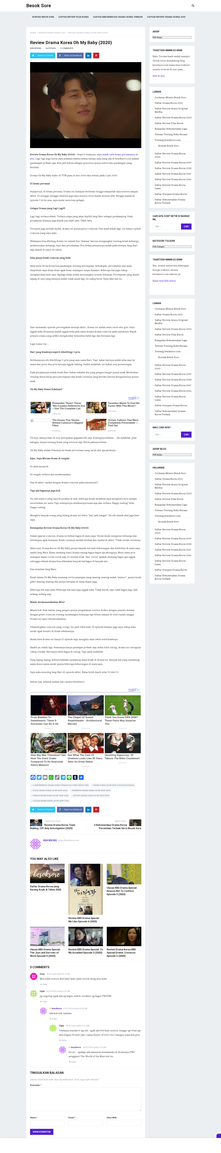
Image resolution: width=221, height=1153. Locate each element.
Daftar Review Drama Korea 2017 (173, 174)
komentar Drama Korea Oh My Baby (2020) (91, 790)
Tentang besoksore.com (168, 140)
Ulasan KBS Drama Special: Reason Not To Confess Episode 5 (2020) (122, 891)
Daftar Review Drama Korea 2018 (173, 168)
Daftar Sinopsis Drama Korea (171, 194)
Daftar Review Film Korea (73, 17)
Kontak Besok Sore (43, 17)
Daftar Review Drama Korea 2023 (166, 17)
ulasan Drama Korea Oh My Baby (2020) (51, 801)
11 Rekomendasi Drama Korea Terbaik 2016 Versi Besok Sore (61, 785)
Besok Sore (38, 5)
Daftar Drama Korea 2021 (169, 103)
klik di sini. (159, 76)
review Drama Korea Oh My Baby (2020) (91, 796)
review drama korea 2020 (52, 33)
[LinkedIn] (88, 55)
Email (71, 1117)
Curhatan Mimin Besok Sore (170, 97)
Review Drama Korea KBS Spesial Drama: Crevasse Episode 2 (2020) (121, 952)
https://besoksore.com (68, 840)
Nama (33, 1117)
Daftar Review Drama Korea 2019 (173, 162)
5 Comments (66, 48)
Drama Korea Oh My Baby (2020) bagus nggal (113, 785)
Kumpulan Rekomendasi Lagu (171, 129)
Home (33, 33)
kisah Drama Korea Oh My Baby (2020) (50, 790)
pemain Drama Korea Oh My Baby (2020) (51, 796)
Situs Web (112, 1117)
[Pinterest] (96, 55)
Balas (44, 984)
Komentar (35, 1085)
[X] (218, 1136)
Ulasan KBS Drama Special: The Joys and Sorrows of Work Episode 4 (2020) (45, 952)
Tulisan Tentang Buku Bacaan (171, 134)
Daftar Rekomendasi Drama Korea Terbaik (118, 17)
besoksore (35, 48)
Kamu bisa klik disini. (164, 280)
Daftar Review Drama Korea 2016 (173, 179)
